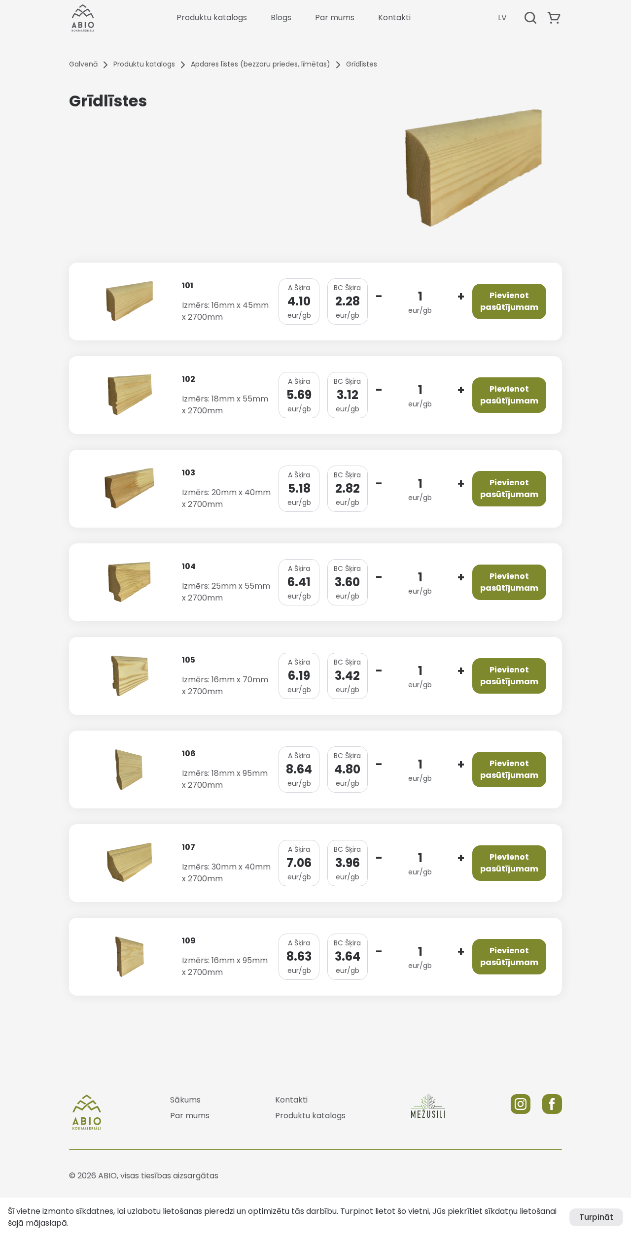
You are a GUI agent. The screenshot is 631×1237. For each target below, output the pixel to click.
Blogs (281, 17)
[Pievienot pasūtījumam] (554, 18)
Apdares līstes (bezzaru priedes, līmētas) (260, 64)
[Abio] (83, 18)
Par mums (334, 17)
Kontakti (394, 17)
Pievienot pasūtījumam (509, 301)
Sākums (185, 1099)
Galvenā (83, 64)
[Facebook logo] (552, 1112)
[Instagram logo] (520, 1112)
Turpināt (596, 1217)
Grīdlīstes (361, 64)
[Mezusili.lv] (428, 1112)
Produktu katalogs (211, 17)
